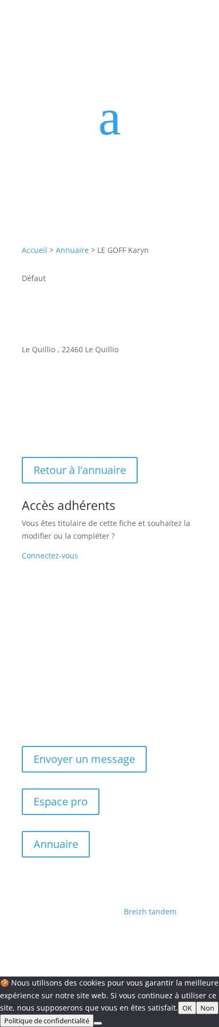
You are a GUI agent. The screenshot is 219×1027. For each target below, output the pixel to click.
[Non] (98, 1023)
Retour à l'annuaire (79, 470)
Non (207, 1008)
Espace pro (60, 801)
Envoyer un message (84, 759)
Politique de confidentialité (46, 1020)
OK (187, 1008)
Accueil (34, 250)
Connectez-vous (50, 555)
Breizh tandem (150, 911)
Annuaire (72, 250)
